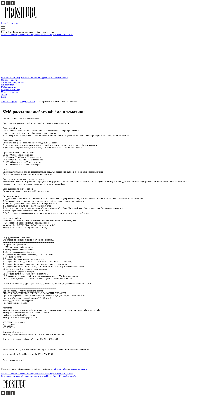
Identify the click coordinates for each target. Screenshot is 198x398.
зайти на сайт (59, 369)
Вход (3, 23)
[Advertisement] (99, 56)
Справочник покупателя (29, 34)
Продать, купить (27, 101)
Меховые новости (9, 34)
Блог (48, 77)
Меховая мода (47, 34)
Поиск (4, 97)
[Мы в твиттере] (13, 4)
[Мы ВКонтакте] (3, 4)
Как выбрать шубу (59, 77)
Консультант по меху (10, 77)
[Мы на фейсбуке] (8, 4)
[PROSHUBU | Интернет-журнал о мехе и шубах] (21, 18)
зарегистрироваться (79, 369)
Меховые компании (30, 77)
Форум (42, 77)
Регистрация (12, 23)
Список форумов (9, 101)
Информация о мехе (63, 34)
